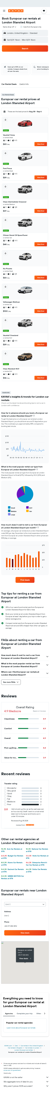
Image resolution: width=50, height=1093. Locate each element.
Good (9, 793)
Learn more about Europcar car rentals (21, 1028)
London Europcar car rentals (23, 1050)
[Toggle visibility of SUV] (29, 507)
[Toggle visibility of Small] (11, 507)
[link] (25, 580)
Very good (11, 791)
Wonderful (11, 788)
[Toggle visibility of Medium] (12, 511)
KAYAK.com (8, 1046)
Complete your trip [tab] (25, 1013)
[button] (4, 10)
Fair (8, 799)
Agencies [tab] (9, 1013)
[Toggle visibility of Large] (11, 514)
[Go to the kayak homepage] (15, 10)
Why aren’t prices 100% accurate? (18, 1086)
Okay (9, 796)
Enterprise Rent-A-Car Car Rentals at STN (36, 863)
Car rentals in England (15, 1048)
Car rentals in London (32, 1048)
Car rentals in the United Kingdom (32, 1046)
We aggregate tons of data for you (18, 1081)
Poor (9, 804)
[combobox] (9, 27)
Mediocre (11, 801)
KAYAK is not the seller (13, 1077)
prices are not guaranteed (12, 1070)
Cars (16, 1046)
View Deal (40, 144)
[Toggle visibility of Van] (29, 511)
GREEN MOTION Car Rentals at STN (12, 877)
